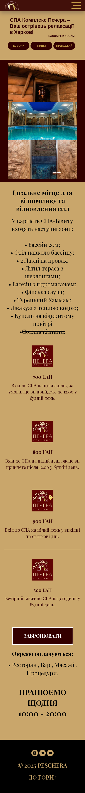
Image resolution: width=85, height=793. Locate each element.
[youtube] (50, 753)
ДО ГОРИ (41, 777)
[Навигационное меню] (76, 5)
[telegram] (42, 753)
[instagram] (34, 753)
